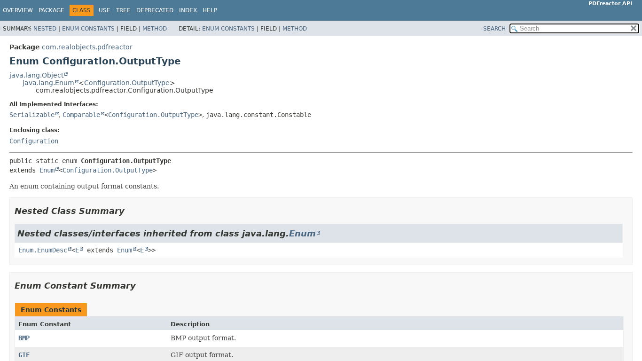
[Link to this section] (131, 211)
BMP (24, 338)
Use (104, 10)
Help (210, 10)
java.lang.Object (36, 75)
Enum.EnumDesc (42, 250)
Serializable (32, 114)
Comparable (81, 114)
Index (188, 10)
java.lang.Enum (48, 82)
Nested (44, 28)
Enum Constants (88, 28)
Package (51, 10)
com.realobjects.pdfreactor (87, 47)
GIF (24, 355)
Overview (18, 10)
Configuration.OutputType (127, 82)
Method (154, 28)
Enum (47, 170)
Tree (123, 10)
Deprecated (154, 10)
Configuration (33, 141)
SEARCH (494, 28)
